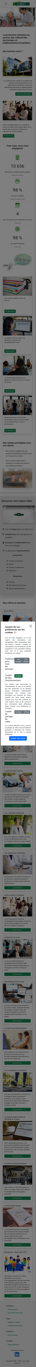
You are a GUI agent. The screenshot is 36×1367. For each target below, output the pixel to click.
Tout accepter (18, 660)
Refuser (26, 712)
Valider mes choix (18, 738)
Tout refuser (26, 660)
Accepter (18, 676)
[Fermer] (30, 626)
